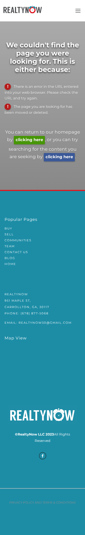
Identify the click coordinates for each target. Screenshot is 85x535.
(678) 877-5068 (35, 313)
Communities (18, 240)
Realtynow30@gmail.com (45, 323)
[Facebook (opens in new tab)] (42, 455)
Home (10, 264)
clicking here (29, 140)
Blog (10, 258)
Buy (8, 228)
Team (10, 246)
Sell (9, 234)
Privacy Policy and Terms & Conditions (42, 502)
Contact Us (16, 252)
